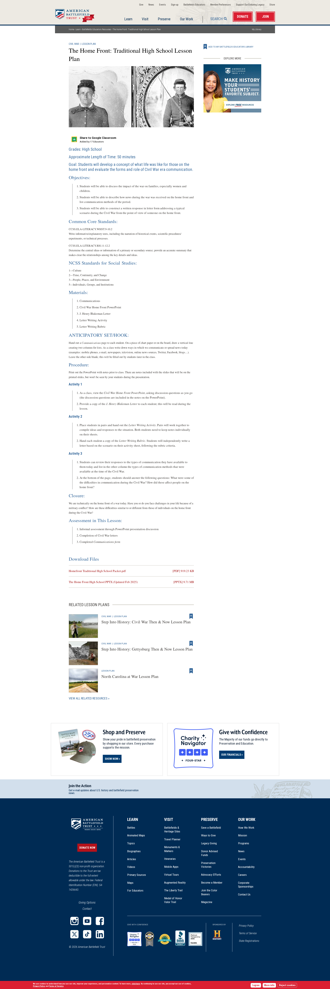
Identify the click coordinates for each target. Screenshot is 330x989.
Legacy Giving (212, 843)
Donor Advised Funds (209, 853)
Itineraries (170, 859)
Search (216, 19)
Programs (243, 843)
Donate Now (87, 847)
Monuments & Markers (172, 849)
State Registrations (249, 940)
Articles (131, 859)
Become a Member (211, 882)
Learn (128, 19)
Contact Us (244, 894)
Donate (242, 17)
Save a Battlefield (211, 827)
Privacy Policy (246, 925)
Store (272, 4)
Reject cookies (287, 985)
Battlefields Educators (194, 4)
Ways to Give (208, 835)
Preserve (164, 19)
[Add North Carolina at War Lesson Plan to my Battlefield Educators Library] (191, 670)
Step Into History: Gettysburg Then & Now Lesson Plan (147, 649)
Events (162, 4)
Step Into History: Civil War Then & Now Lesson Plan (146, 622)
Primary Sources (136, 875)
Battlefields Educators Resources (96, 29)
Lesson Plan (89, 44)
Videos (131, 867)
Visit (145, 19)
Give (141, 4)
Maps (130, 882)
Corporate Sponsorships (245, 884)
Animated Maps (136, 835)
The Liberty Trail (175, 890)
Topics (131, 843)
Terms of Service (248, 933)
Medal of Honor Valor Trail (175, 900)
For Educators (135, 890)
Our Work (186, 19)
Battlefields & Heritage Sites (172, 829)
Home (79, 14)
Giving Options (87, 902)
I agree (256, 985)
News (151, 4)
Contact (87, 908)
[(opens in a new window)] (74, 921)
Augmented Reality (175, 882)
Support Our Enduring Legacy (250, 4)
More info (269, 985)
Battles (131, 827)
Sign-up (174, 4)
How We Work (246, 827)
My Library (256, 29)
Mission (242, 835)
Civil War (74, 44)
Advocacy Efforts (211, 874)
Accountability (246, 867)
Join (265, 17)
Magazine (206, 902)
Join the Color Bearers (209, 892)
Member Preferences (220, 4)
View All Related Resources (88, 698)
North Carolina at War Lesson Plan (129, 676)
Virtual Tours (171, 874)
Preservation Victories (208, 864)
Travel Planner (172, 839)
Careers (242, 875)
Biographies (134, 851)
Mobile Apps (171, 866)
